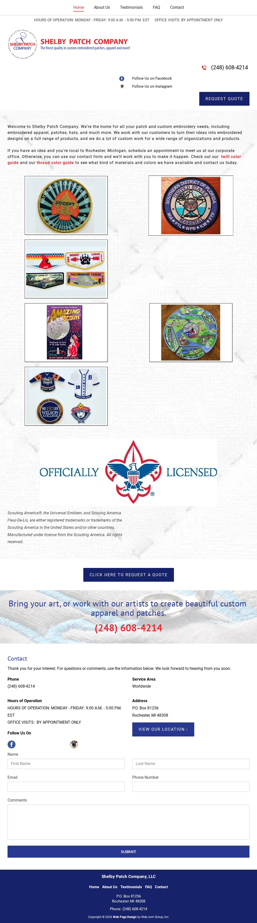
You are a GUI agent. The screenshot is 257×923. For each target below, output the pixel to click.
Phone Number (145, 777)
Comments (17, 800)
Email (13, 777)
